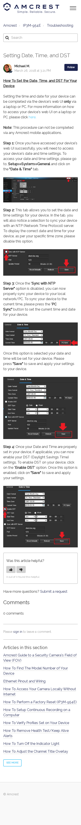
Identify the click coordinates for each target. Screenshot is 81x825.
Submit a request (53, 591)
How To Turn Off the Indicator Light (31, 744)
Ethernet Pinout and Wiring (24, 681)
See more (12, 762)
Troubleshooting (60, 25)
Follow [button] (71, 67)
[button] (73, 8)
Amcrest (10, 25)
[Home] (31, 8)
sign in (17, 631)
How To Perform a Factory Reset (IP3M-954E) (40, 702)
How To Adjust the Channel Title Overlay (35, 751)
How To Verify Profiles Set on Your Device (36, 723)
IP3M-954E (32, 25)
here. (32, 117)
